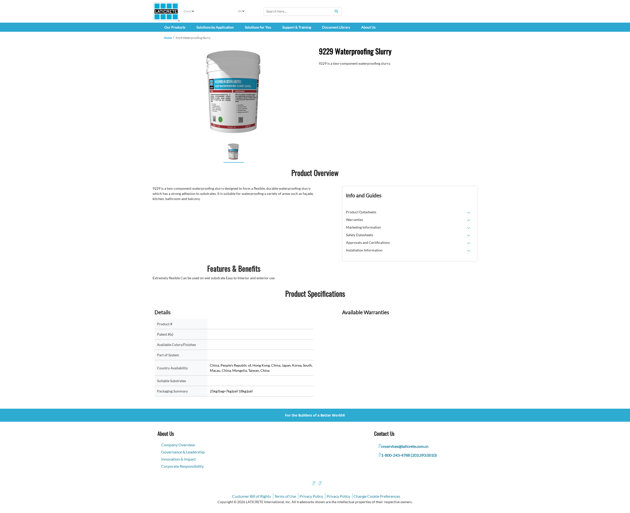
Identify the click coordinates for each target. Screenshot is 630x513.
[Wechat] (319, 484)
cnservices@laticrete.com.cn (404, 446)
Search (336, 11)
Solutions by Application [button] (215, 27)
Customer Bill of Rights (251, 496)
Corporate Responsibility (182, 466)
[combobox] (303, 11)
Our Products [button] (174, 27)
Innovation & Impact (178, 459)
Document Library (336, 27)
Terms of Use (285, 496)
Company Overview (178, 444)
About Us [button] (368, 27)
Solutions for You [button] (258, 27)
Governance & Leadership (183, 452)
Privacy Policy (311, 496)
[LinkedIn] (313, 484)
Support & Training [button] (296, 27)
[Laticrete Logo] (166, 11)
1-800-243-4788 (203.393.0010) (409, 455)
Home (168, 38)
